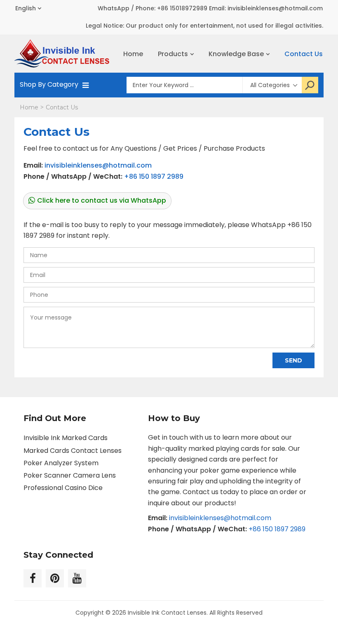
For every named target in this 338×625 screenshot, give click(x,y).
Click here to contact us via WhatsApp (101, 200)
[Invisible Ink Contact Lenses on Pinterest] (55, 578)
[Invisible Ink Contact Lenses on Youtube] (77, 578)
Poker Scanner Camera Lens (69, 475)
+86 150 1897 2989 (153, 176)
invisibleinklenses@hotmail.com (98, 165)
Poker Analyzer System (61, 463)
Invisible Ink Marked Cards (65, 438)
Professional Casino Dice (63, 487)
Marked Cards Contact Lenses (72, 450)
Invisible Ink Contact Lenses (167, 612)
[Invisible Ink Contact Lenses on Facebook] (32, 578)
